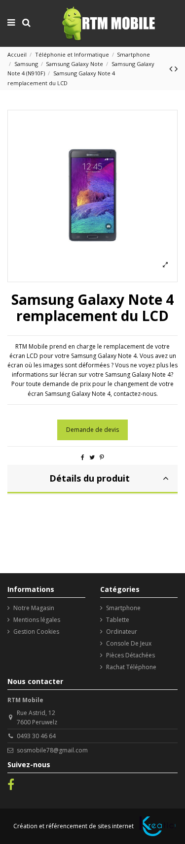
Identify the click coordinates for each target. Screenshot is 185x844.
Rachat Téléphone (131, 667)
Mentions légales (36, 620)
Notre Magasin (33, 608)
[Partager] (82, 457)
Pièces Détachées (130, 655)
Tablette (117, 620)
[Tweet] (92, 457)
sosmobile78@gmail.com (52, 750)
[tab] (92, 479)
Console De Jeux (128, 643)
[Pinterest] (102, 457)
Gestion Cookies (36, 631)
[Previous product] (172, 68)
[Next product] (176, 68)
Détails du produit (89, 478)
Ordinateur (121, 631)
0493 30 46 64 (36, 736)
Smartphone (123, 608)
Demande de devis (92, 429)
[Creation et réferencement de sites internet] (158, 826)
